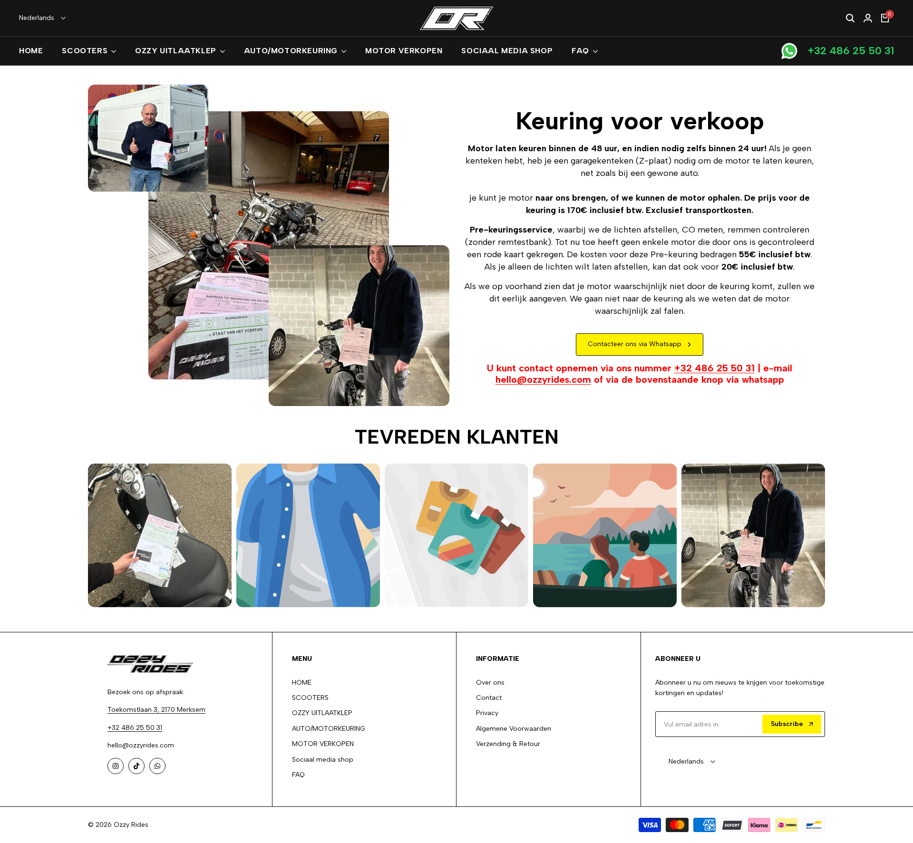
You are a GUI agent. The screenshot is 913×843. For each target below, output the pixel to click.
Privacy (487, 713)
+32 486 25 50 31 (850, 50)
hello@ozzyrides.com (543, 379)
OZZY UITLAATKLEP (322, 713)
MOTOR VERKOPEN (323, 744)
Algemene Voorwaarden (513, 729)
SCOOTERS (310, 698)
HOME (301, 682)
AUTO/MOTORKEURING (328, 729)
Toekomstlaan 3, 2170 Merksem (156, 710)
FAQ (298, 775)
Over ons (490, 682)
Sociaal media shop (322, 760)
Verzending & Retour (508, 744)
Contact (489, 698)
